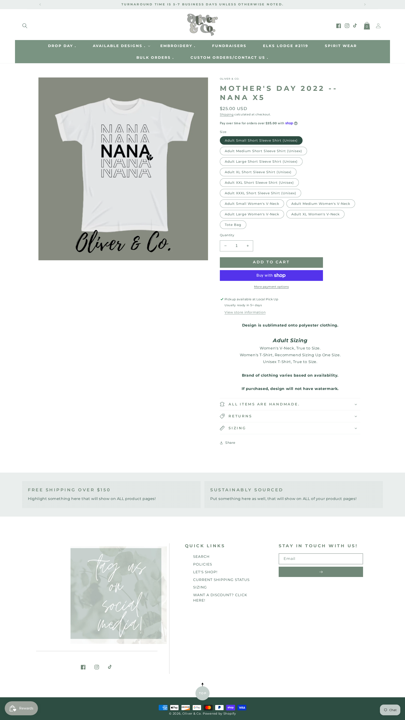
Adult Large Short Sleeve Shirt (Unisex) (261, 161)
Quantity (227, 235)
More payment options (271, 286)
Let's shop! (205, 572)
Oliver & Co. (192, 713)
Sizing (200, 587)
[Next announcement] (365, 4)
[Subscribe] (321, 572)
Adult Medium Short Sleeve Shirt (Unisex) (263, 151)
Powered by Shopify (219, 713)
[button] (25, 25)
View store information (245, 312)
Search (201, 556)
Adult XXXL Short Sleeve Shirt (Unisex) (260, 193)
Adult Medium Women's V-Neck (320, 204)
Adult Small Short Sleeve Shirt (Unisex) (261, 140)
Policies (202, 564)
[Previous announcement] (40, 4)
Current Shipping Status (221, 579)
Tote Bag (233, 225)
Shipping (227, 114)
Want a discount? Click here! (220, 597)
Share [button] (230, 443)
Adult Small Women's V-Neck (252, 204)
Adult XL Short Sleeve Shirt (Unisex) (258, 172)
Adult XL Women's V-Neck (315, 214)
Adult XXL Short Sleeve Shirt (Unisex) (259, 182)
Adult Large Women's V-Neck (252, 214)
